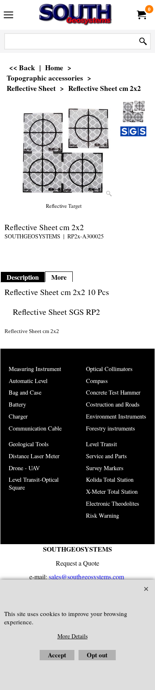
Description (23, 277)
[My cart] (141, 15)
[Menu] (8, 15)
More (59, 277)
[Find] (143, 41)
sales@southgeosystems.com (86, 576)
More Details (72, 636)
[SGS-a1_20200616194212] (133, 131)
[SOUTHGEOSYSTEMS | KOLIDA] (76, 15)
